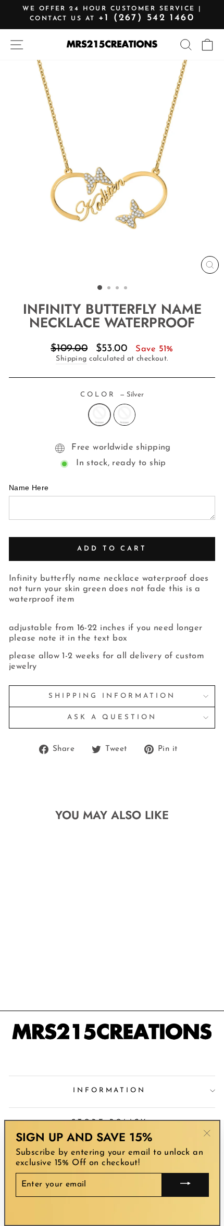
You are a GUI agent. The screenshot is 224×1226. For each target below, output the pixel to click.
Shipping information (112, 696)
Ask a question (112, 717)
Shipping (71, 359)
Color (112, 394)
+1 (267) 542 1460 (146, 18)
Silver (99, 414)
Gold (124, 414)
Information (109, 1090)
